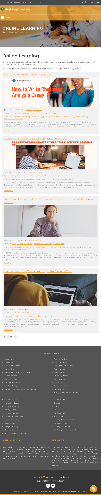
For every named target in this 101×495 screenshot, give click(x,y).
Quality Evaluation (62, 427)
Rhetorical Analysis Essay (13, 119)
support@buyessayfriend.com (17, 2)
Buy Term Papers (12, 366)
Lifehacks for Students (43, 244)
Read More (8, 130)
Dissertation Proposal (63, 366)
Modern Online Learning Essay (41, 316)
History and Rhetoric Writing (19, 117)
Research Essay (61, 372)
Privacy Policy (60, 416)
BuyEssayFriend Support (65, 430)
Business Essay (60, 389)
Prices (56, 410)
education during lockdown (19, 247)
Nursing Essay (10, 430)
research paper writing (44, 179)
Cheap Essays (10, 362)
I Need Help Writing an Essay (17, 372)
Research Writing (37, 113)
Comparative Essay (13, 406)
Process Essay (10, 400)
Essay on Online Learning (18, 316)
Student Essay (10, 386)
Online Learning (23, 113)
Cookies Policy (60, 423)
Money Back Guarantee (64, 420)
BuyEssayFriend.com (59, 477)
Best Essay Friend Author (34, 110)
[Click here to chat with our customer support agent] (40, 2)
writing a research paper (64, 179)
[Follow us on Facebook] (85, 2)
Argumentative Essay (13, 416)
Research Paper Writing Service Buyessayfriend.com (35, 138)
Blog (11, 32)
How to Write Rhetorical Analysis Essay (27, 74)
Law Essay (58, 382)
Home (5, 32)
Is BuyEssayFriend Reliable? (16, 433)
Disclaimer (59, 403)
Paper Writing (10, 376)
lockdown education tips (70, 247)
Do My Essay (9, 369)
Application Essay (62, 362)
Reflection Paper (12, 382)
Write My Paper (61, 376)
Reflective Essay (11, 403)
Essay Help (9, 359)
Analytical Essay (11, 427)
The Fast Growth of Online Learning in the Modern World (38, 271)
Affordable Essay (61, 386)
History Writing (37, 117)
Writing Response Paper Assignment (20, 389)
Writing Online (51, 113)
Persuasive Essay (11, 420)
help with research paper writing (21, 179)
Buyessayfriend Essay (25, 244)
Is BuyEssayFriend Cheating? (67, 393)
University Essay (11, 379)
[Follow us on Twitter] (82, 2)
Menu (7, 17)
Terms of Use (59, 400)
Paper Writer (60, 369)
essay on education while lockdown (45, 247)
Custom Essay (10, 423)
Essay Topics (59, 379)
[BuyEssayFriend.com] (16, 9)
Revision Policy (60, 413)
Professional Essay (12, 413)
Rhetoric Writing (81, 117)
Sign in (94, 2)
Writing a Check (51, 176)
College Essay (10, 410)
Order (56, 406)
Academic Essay (61, 359)
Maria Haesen (30, 309)
